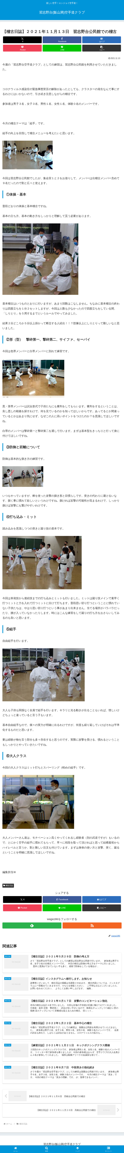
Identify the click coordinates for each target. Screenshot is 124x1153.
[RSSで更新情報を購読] (92, 925)
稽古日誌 (9, 885)
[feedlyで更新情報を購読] (31, 925)
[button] (101, 48)
